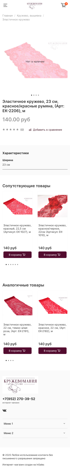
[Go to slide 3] (36, 95)
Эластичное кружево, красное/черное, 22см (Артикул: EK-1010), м (52, 230)
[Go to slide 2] (33, 95)
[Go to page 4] (13, 264)
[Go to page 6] (17, 264)
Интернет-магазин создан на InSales (23, 464)
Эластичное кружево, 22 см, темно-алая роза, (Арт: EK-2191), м (17, 329)
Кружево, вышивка (29, 15)
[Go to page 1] (6, 264)
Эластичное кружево (16, 19)
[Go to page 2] (8, 264)
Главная (7, 15)
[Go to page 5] (15, 264)
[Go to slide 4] (38, 95)
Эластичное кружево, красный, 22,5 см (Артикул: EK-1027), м (17, 228)
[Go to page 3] (10, 264)
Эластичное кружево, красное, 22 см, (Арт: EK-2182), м (52, 328)
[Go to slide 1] (31, 95)
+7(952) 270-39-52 (18, 399)
